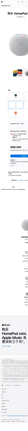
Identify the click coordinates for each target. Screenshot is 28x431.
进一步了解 (6, 346)
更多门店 (23, 415)
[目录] (26, 2)
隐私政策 (3, 421)
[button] (19, 2)
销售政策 (13, 421)
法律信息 (18, 421)
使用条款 (8, 421)
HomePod (7, 385)
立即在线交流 (21, 180)
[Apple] (2, 385)
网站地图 (23, 421)
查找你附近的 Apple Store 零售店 (14, 415)
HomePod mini (5, 5)
